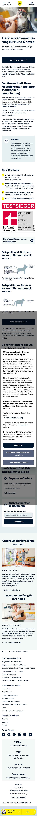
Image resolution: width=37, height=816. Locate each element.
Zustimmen (18, 445)
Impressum (23, 425)
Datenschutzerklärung (14, 418)
